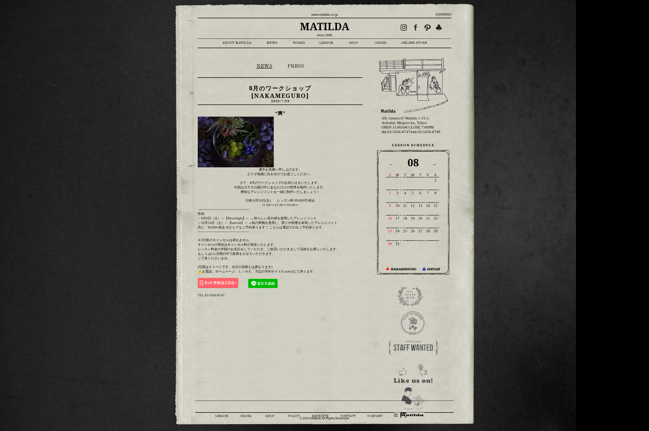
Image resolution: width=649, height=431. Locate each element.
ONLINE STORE (414, 43)
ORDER (380, 43)
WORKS (299, 43)
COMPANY (375, 416)
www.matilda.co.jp (324, 14)
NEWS (272, 43)
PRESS (295, 66)
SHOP (353, 43)
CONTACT (348, 416)
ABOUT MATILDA (236, 43)
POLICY (294, 416)
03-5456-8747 (396, 132)
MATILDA (324, 27)
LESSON (326, 43)
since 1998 (324, 35)
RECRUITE (320, 416)
